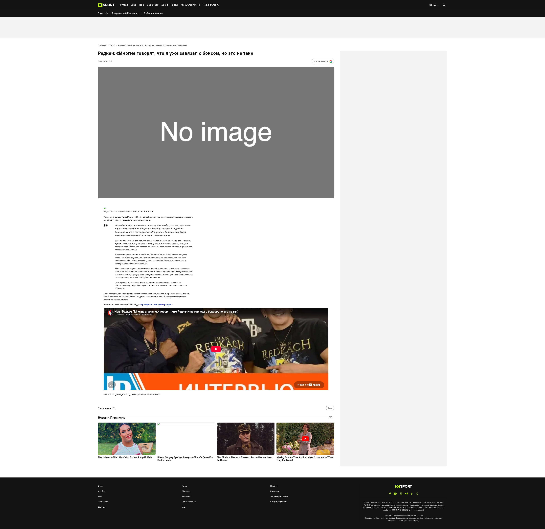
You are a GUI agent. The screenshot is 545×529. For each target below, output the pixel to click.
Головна (102, 45)
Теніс (100, 496)
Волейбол (186, 496)
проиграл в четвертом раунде (156, 304)
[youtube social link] (395, 493)
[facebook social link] (390, 494)
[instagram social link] (401, 494)
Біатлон (101, 507)
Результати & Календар (125, 13)
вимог (405, 505)
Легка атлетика (189, 502)
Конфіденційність (278, 502)
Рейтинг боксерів (153, 13)
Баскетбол (103, 502)
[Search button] (444, 5)
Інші (183, 507)
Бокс (112, 45)
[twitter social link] (417, 494)
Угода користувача (279, 496)
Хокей (184, 486)
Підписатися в (321, 61)
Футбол (101, 491)
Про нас (273, 486)
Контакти (274, 491)
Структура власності (415, 510)
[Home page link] (107, 5)
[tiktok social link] (412, 494)
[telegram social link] (406, 494)
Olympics (186, 491)
